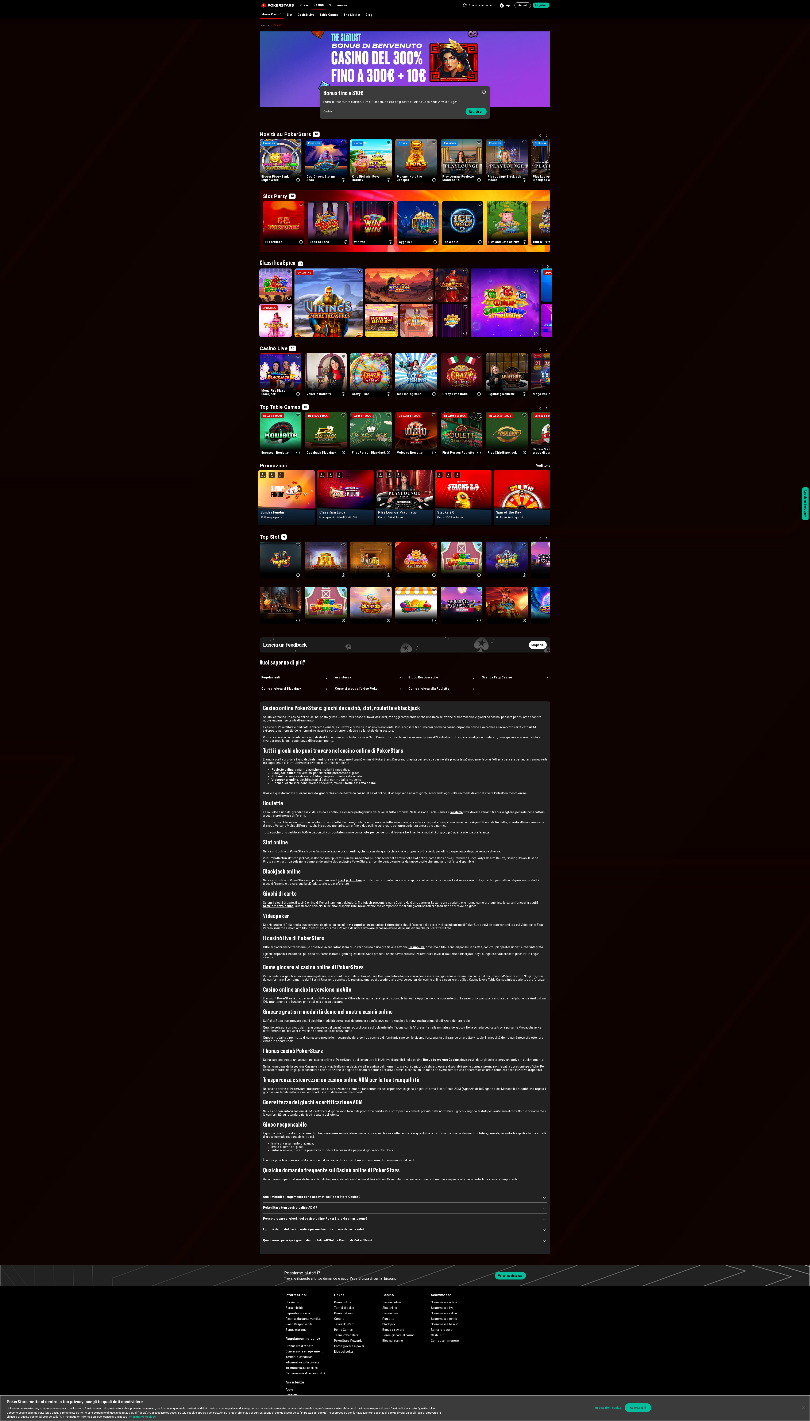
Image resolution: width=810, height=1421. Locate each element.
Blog (369, 14)
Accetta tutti (638, 1407)
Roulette (456, 812)
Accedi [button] (522, 5)
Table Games (328, 14)
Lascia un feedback (805, 503)
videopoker (357, 924)
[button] (478, 5)
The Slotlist (351, 14)
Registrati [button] (541, 5)
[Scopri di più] (484, 92)
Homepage (265, 25)
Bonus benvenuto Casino (441, 1059)
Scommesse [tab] (338, 5)
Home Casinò (271, 14)
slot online (351, 851)
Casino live (417, 947)
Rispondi (537, 645)
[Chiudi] (803, 1407)
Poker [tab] (304, 5)
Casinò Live (305, 14)
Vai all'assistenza (510, 1275)
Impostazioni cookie (607, 1407)
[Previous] (541, 136)
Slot (289, 14)
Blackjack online (350, 880)
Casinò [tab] (318, 5)
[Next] (547, 136)
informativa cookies (142, 1416)
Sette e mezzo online (278, 906)
